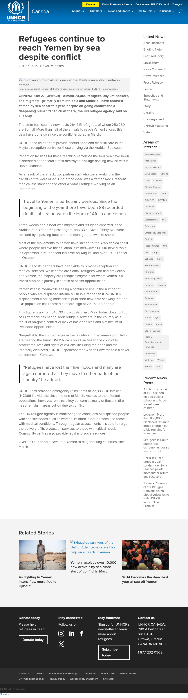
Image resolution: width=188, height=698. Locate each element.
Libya (159, 259)
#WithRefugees (152, 154)
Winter (161, 360)
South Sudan (151, 304)
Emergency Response (156, 233)
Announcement (153, 43)
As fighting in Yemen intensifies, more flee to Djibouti (37, 581)
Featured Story (153, 56)
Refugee (149, 285)
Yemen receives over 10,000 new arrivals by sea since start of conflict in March (93, 567)
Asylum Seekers (153, 167)
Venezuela (150, 353)
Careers (39, 673)
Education (150, 226)
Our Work (96, 11)
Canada (164, 174)
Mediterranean (152, 265)
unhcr (159, 324)
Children (157, 180)
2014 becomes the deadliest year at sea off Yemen (145, 579)
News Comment (154, 69)
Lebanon (149, 259)
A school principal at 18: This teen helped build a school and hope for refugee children (155, 398)
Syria (157, 317)
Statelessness (152, 311)
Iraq (147, 252)
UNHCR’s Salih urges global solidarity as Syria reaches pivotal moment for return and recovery (155, 467)
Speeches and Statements (153, 98)
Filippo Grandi (152, 246)
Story (147, 106)
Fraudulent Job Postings (63, 673)
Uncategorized (153, 119)
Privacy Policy (57, 679)
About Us (78, 11)
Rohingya (149, 298)
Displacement (151, 219)
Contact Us (89, 673)
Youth (158, 366)
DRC (164, 219)
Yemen (148, 366)
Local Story (151, 63)
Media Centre (128, 673)
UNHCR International (31, 679)
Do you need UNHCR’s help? (152, 4)
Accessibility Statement (84, 679)
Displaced (150, 206)
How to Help (144, 11)
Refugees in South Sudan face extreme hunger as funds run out (156, 445)
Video (147, 132)
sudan (148, 317)
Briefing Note (152, 50)
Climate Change (153, 187)
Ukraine (148, 113)
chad (147, 180)
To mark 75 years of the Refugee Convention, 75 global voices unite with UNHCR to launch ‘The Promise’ (156, 494)
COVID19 (162, 200)
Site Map (108, 679)
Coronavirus (151, 193)
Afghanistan (151, 160)
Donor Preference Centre (117, 4)
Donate (90, 4)
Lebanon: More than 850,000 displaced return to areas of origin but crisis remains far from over (156, 424)
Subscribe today (110, 652)
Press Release (153, 83)
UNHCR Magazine (155, 126)
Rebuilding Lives (153, 278)
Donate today (33, 640)
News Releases (52, 66)
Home (3, 694)
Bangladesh (151, 174)
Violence (149, 360)
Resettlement (151, 291)
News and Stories (119, 11)
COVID (164, 193)
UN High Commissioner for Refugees (153, 342)
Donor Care (108, 673)
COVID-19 (149, 200)
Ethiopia (149, 239)
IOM (165, 246)
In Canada (165, 11)
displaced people (153, 213)
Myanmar (149, 272)
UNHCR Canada (152, 331)
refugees (161, 285)
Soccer (148, 89)
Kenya (155, 252)
